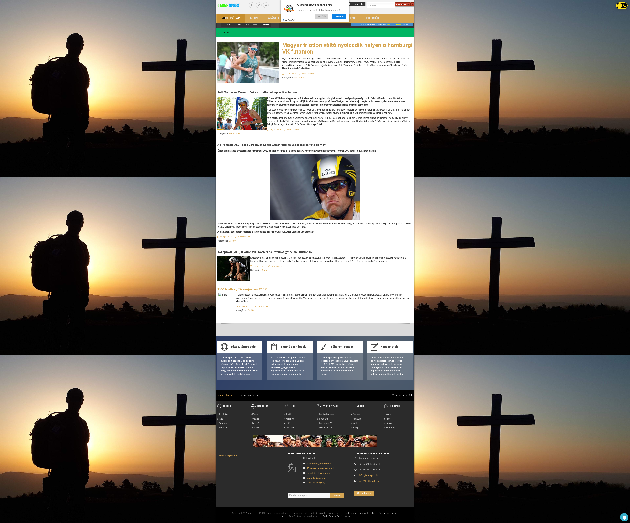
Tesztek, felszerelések (318, 473)
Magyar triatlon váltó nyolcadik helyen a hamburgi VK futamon (347, 48)
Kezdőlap (225, 32)
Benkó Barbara (326, 414)
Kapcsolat (359, 4)
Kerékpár (290, 419)
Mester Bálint (326, 428)
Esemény (390, 428)
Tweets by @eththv (227, 456)
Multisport (299, 78)
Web (355, 423)
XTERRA (223, 414)
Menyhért (389, 24)
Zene (388, 414)
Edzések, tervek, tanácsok (321, 468)
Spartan (223, 423)
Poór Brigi (324, 419)
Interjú (356, 428)
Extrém (256, 428)
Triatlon (289, 414)
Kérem (339, 16)
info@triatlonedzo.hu (369, 481)
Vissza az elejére (400, 395)
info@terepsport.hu (369, 475)
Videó (255, 24)
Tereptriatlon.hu (225, 395)
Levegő (255, 423)
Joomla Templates (368, 513)
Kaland (255, 414)
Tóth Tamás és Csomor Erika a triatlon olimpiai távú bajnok (257, 92)
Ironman (223, 428)
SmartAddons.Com (348, 513)
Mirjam (398, 24)
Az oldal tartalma (316, 478)
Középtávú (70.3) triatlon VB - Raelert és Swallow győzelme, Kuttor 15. (265, 252)
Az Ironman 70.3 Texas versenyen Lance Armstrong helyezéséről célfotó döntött (271, 144)
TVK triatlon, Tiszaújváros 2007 (242, 289)
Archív (232, 241)
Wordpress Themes (388, 513)
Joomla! (282, 516)
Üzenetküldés (364, 493)
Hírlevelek (265, 24)
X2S (221, 419)
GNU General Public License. (337, 516)
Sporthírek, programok (319, 463)
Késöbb (321, 16)
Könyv (389, 423)
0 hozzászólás (308, 74)
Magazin (357, 419)
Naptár (238, 24)
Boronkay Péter (327, 423)
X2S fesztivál (227, 24)
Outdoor (290, 428)
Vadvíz (255, 419)
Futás (288, 423)
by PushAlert (290, 19)
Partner (356, 414)
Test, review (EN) (316, 482)
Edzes (247, 24)
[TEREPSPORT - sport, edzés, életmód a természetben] (228, 5)
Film (388, 419)
